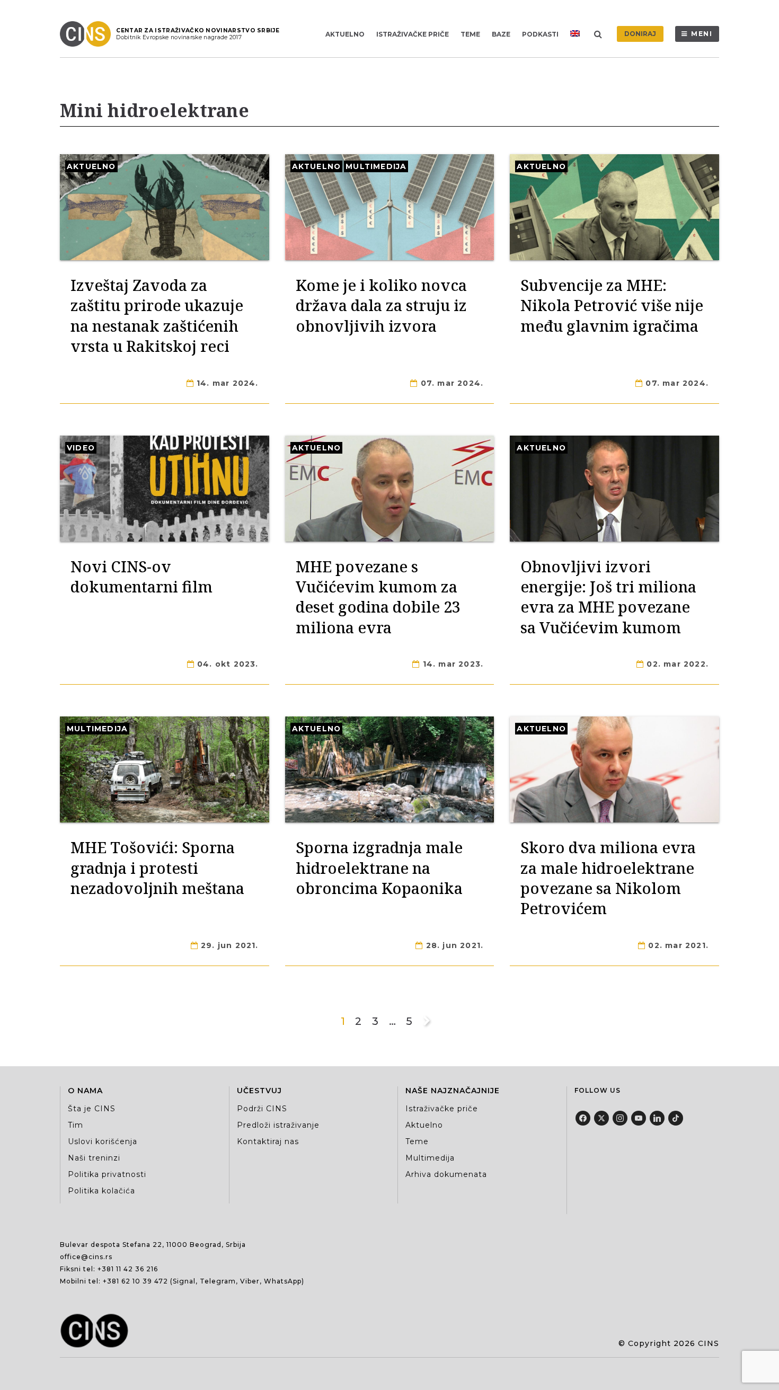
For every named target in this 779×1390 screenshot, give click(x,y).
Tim (75, 1125)
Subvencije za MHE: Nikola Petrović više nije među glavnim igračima (611, 305)
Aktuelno (345, 34)
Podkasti (540, 34)
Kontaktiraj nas (268, 1141)
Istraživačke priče (412, 34)
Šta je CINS (92, 1108)
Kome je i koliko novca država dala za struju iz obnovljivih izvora (381, 305)
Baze (501, 34)
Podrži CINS (262, 1108)
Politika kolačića (101, 1191)
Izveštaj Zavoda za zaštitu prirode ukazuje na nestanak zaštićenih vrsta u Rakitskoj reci (156, 315)
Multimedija (376, 166)
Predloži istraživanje (278, 1125)
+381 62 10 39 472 (135, 1281)
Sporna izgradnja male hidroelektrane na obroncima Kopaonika (379, 867)
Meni (702, 34)
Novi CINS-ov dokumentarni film (141, 576)
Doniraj (640, 34)
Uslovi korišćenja (102, 1141)
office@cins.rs (86, 1257)
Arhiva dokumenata (446, 1174)
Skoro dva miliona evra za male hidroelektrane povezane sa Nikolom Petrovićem (608, 877)
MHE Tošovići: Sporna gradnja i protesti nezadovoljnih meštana (157, 867)
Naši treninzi (94, 1158)
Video (81, 448)
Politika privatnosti (107, 1174)
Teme (470, 34)
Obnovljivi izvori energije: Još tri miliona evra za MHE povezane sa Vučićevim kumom (608, 597)
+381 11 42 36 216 (128, 1269)
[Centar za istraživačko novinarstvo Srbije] (88, 34)
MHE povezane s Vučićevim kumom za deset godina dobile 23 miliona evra (378, 597)
